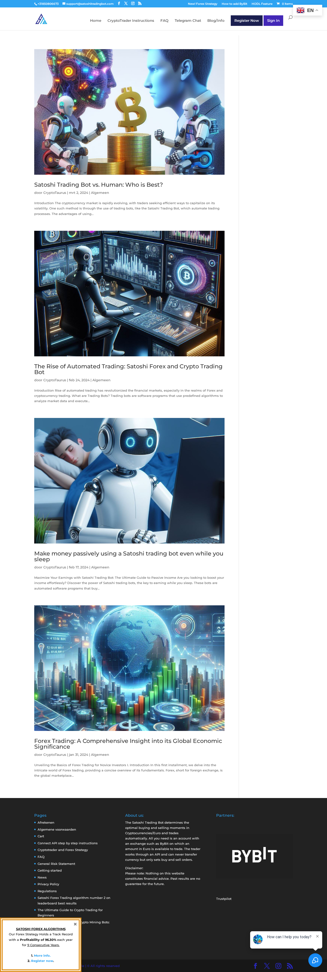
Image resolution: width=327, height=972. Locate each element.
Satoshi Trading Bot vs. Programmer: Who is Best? (98, 184)
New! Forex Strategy (202, 4)
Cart (41, 836)
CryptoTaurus (54, 193)
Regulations (47, 891)
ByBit (164, 843)
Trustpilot (223, 899)
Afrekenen (46, 822)
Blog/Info (216, 21)
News (42, 877)
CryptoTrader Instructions (130, 21)
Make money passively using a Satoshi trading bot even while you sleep (128, 556)
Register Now (246, 20)
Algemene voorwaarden (57, 829)
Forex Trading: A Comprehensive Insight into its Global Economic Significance (128, 743)
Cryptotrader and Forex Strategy (63, 850)
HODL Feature (262, 4)
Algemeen (100, 193)
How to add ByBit (234, 4)
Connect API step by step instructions (68, 843)
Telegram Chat (188, 21)
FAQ (164, 21)
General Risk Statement (56, 864)
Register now (42, 961)
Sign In (273, 20)
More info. (42, 955)
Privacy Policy (48, 884)
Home (95, 21)
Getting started (50, 870)
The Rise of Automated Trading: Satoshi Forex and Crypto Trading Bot (128, 369)
